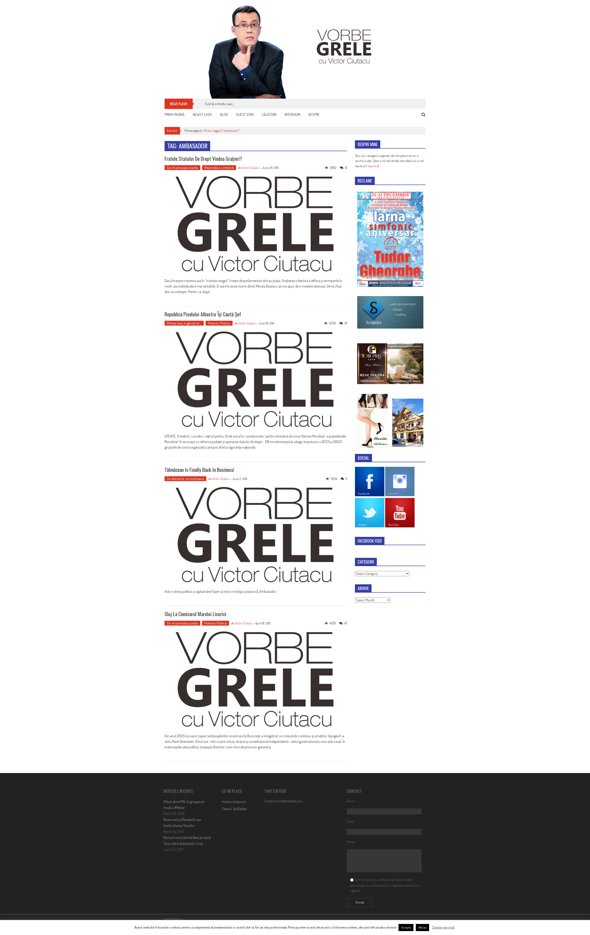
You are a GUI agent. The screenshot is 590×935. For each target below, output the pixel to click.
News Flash (202, 114)
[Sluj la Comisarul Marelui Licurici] (256, 679)
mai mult (373, 166)
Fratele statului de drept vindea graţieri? (203, 158)
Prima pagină (175, 114)
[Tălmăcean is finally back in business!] (256, 535)
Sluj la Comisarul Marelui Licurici (195, 613)
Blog (224, 114)
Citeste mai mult (443, 927)
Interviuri (292, 114)
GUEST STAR (245, 114)
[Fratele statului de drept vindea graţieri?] (256, 224)
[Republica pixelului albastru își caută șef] (256, 379)
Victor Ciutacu (250, 168)
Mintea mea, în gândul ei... (184, 323)
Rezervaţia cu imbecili (219, 167)
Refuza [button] (422, 927)
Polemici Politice (219, 323)
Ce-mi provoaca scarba (182, 167)
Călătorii (269, 114)
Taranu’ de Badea (234, 808)
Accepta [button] (406, 927)
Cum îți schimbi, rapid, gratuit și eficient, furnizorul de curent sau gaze (252, 104)
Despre (314, 114)
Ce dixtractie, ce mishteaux (185, 478)
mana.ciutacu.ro (233, 801)
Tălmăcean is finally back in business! (199, 469)
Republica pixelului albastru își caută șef (203, 314)
